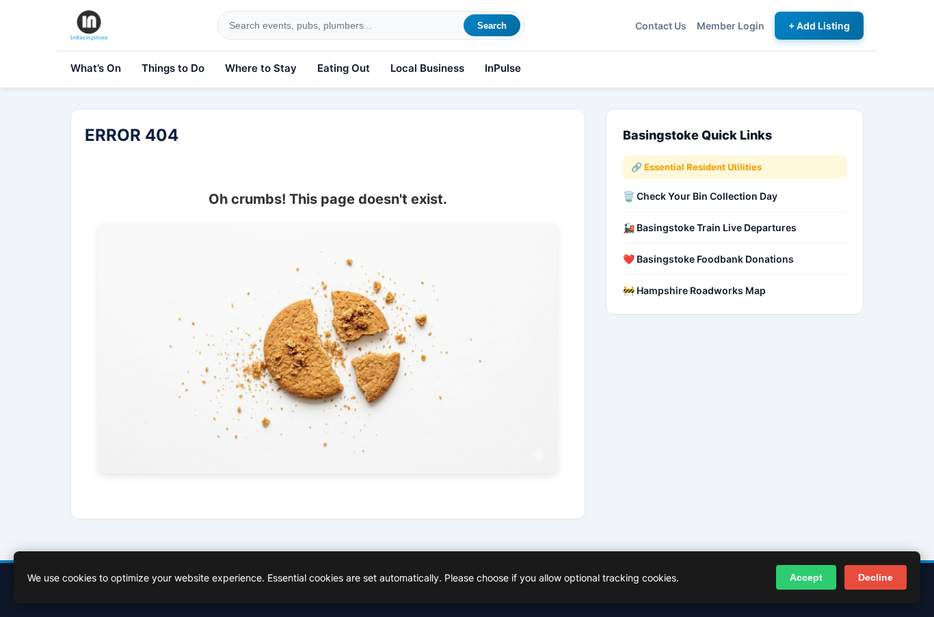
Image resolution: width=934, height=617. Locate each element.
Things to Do (173, 68)
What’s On (95, 68)
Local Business (427, 68)
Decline (875, 577)
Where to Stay (261, 68)
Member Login (730, 25)
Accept (806, 577)
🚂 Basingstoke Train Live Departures (710, 227)
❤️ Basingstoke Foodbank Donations (708, 259)
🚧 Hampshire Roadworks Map (694, 290)
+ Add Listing (819, 25)
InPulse (503, 68)
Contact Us (660, 25)
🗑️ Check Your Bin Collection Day (700, 196)
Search (492, 26)
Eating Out (343, 68)
